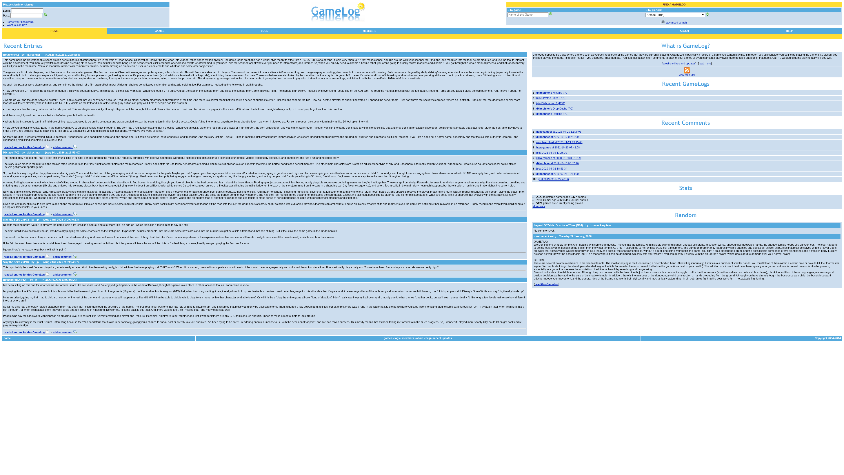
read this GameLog (546, 284)
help (428, 338)
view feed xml (687, 75)
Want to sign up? (17, 25)
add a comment (63, 147)
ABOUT (684, 31)
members (408, 338)
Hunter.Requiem (601, 225)
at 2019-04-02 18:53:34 (551, 168)
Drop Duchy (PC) (554, 108)
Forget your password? (20, 22)
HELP (789, 31)
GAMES (159, 31)
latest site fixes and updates (678, 63)
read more (705, 63)
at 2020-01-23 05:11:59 (558, 158)
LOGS (264, 31)
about (419, 338)
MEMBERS (369, 31)
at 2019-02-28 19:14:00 (557, 173)
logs (397, 338)
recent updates (442, 338)
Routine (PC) (11, 54)
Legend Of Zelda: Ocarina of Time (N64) (558, 225)
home (7, 338)
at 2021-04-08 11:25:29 (551, 152)
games (388, 338)
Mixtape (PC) (11, 152)
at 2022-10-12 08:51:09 (557, 137)
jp (37, 219)
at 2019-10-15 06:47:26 (557, 163)
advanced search (676, 22)
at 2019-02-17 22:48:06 (553, 179)
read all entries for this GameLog (24, 147)
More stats (539, 206)
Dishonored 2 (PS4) (15, 279)
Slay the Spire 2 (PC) (16, 219)
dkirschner (33, 54)
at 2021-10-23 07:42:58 (558, 147)
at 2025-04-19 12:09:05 (558, 131)
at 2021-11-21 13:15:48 (559, 142)
